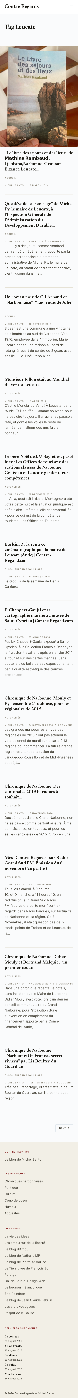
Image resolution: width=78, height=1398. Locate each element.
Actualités (13, 393)
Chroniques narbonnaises (23, 569)
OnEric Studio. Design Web (25, 1281)
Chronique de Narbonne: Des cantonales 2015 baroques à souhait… (32, 792)
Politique (11, 1188)
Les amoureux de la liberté (25, 1243)
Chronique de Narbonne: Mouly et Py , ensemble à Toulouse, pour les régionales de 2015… (38, 703)
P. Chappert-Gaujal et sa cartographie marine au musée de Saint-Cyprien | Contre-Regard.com (39, 615)
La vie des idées (17, 1236)
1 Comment (65, 725)
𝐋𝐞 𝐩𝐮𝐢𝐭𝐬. (10, 1364)
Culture (10, 1194)
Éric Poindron (15, 1294)
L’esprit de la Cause (19, 1313)
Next (62, 1128)
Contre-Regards (22, 6)
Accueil (10, 178)
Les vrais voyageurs (20, 1306)
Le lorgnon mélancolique (23, 1287)
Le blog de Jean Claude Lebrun (28, 1300)
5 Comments (56, 241)
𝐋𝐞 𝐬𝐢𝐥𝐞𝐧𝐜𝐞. (11, 1355)
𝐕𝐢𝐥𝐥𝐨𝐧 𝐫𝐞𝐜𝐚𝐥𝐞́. (13, 1346)
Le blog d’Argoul (17, 1249)
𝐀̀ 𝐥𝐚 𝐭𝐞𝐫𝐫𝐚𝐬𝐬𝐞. (13, 1374)
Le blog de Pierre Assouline (25, 1262)
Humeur (10, 1207)
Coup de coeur (16, 1200)
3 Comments (64, 983)
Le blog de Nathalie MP (22, 1256)
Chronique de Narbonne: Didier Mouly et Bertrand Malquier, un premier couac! (36, 962)
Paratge (10, 1274)
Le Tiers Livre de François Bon (27, 1268)
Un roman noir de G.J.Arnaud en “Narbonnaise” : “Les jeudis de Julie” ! (39, 302)
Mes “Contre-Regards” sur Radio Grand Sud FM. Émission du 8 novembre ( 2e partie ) (36, 863)
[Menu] (71, 7)
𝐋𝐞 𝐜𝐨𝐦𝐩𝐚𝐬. (12, 1336)
